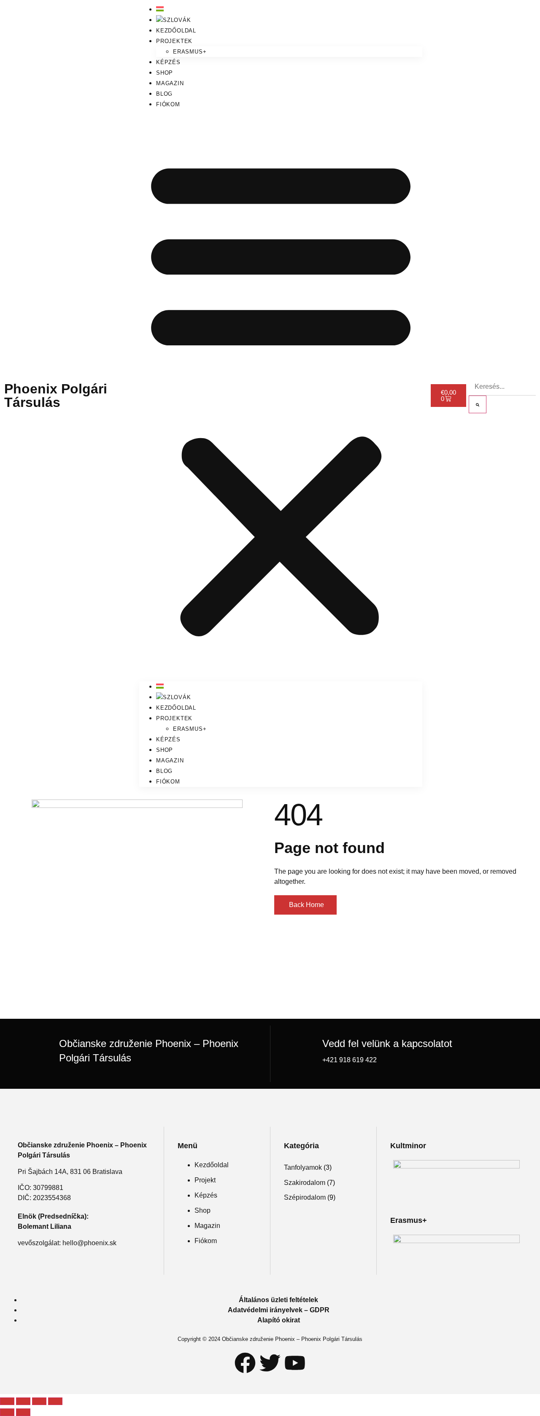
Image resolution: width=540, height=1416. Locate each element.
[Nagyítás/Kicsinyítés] (7, 1401)
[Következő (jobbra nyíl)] (23, 1412)
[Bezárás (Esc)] (55, 1401)
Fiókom (168, 104)
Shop (164, 73)
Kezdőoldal (176, 30)
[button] (280, 395)
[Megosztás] (39, 1401)
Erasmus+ (189, 51)
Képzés (168, 62)
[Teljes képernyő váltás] (23, 1401)
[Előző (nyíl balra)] (7, 1412)
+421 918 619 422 (349, 1059)
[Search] (477, 404)
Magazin (170, 83)
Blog (164, 94)
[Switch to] (173, 20)
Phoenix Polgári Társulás (55, 395)
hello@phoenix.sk (89, 1242)
